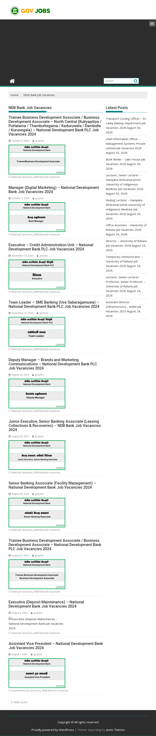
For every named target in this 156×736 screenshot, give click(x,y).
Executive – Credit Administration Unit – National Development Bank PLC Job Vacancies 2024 (51, 247)
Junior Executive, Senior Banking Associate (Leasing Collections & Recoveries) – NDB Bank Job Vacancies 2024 (55, 425)
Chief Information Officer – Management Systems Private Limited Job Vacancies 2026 (126, 143)
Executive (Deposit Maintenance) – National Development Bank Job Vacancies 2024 (46, 604)
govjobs (39, 140)
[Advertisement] (78, 48)
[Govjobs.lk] (12, 80)
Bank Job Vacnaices (22, 177)
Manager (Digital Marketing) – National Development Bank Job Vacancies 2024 (54, 189)
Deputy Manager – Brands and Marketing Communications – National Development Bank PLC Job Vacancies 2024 (53, 364)
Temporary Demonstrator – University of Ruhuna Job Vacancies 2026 (124, 261)
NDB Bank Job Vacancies (47, 177)
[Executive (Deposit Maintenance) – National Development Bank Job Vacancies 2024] (37, 619)
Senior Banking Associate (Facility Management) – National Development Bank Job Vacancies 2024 (52, 485)
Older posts (20, 702)
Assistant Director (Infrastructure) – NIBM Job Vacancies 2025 (123, 306)
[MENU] (152, 23)
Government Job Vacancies (26, 690)
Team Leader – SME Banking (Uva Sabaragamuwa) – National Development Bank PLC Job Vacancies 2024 (54, 304)
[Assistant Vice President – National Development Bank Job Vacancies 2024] (37, 660)
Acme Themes (115, 730)
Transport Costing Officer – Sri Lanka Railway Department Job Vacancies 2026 (126, 123)
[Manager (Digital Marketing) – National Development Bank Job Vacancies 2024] (37, 204)
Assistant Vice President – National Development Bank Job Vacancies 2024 (56, 645)
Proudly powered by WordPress (52, 730)
